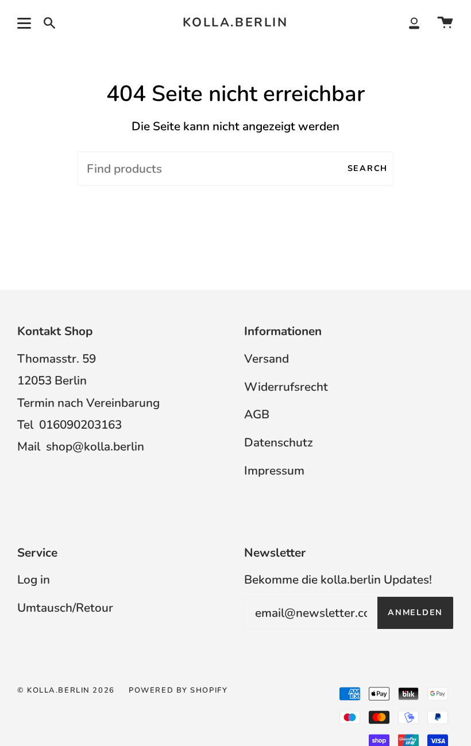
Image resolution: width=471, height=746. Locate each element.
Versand (266, 359)
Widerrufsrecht (286, 387)
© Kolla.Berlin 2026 (66, 690)
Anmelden (415, 612)
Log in (33, 580)
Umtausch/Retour (65, 608)
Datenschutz (278, 442)
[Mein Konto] (414, 23)
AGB (256, 414)
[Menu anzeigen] (25, 23)
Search (368, 168)
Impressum (274, 471)
